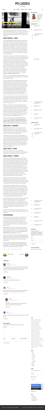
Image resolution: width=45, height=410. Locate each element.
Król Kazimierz (9, 22)
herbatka (33, 324)
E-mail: (32, 240)
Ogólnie (13, 22)
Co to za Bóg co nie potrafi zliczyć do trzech (38, 34)
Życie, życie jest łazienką (38, 29)
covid (33, 321)
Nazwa (4, 338)
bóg (9, 249)
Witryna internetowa (23, 338)
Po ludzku (22, 3)
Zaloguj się (33, 396)
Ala (33, 359)
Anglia (5, 249)
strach (20, 249)
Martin (10, 299)
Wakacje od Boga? (11, 254)
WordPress (16, 407)
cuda (12, 249)
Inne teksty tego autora (36, 21)
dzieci (33, 322)
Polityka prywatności (29, 407)
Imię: (32, 237)
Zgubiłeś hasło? (33, 391)
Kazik (33, 358)
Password (32, 373)
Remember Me (34, 376)
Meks (11, 407)
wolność (33, 346)
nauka (33, 333)
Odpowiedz (6, 282)
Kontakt (22, 9)
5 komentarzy (16, 26)
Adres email (14, 338)
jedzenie (33, 327)
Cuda (4, 22)
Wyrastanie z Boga (37, 25)
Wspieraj (29, 9)
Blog (14, 9)
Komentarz (5, 326)
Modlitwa (33, 330)
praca (16, 249)
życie (33, 347)
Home (22, 407)
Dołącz (26, 9)
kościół (33, 329)
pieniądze (33, 335)
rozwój (33, 341)
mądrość (33, 332)
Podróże (17, 22)
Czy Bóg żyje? (21, 254)
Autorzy (17, 9)
